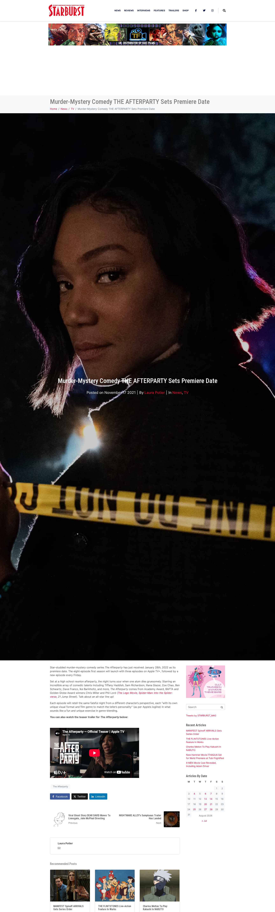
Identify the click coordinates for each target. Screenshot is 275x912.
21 (211, 804)
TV (186, 392)
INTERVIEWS (143, 10)
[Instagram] (212, 10)
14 (211, 798)
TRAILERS (174, 10)
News (177, 392)
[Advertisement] (137, 71)
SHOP (186, 10)
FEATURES (159, 10)
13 (205, 798)
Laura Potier (155, 392)
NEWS (117, 10)
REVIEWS (129, 10)
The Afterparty (60, 786)
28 (211, 809)
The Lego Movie (127, 692)
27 (205, 809)
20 (205, 804)
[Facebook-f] (195, 10)
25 (194, 809)
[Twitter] (204, 10)
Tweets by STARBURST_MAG (201, 715)
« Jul (204, 820)
